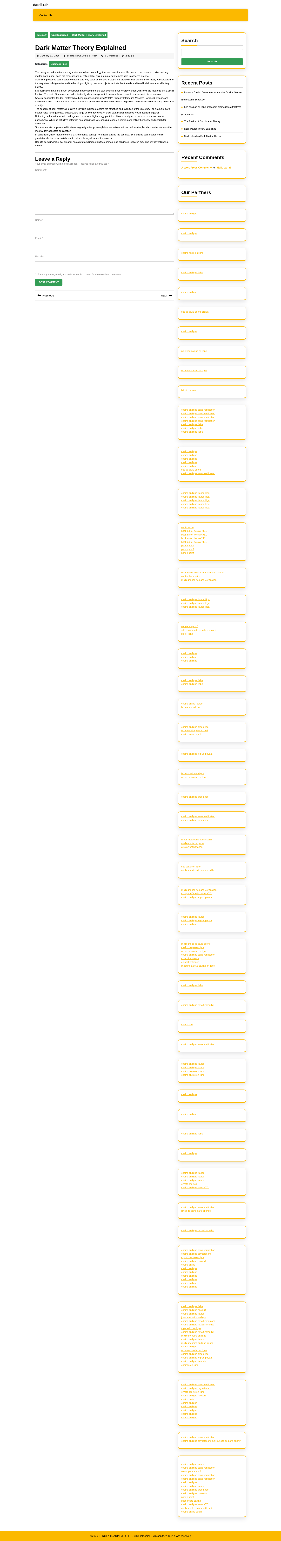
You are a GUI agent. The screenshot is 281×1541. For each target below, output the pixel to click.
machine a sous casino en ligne (198, 965)
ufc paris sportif (189, 626)
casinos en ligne (189, 1365)
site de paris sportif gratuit (194, 311)
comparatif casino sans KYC (196, 893)
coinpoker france (190, 958)
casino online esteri (191, 1511)
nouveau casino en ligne (194, 351)
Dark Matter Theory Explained (200, 128)
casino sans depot (191, 734)
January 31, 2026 (50, 56)
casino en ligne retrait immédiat (197, 1005)
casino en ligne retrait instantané (198, 1321)
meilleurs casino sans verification (198, 579)
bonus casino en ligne (192, 773)
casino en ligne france (192, 916)
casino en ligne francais (193, 1361)
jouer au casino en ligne (193, 1317)
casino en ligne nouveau (194, 1493)
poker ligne (187, 633)
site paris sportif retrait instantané (198, 630)
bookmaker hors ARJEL (194, 530)
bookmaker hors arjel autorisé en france (202, 572)
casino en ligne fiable (192, 272)
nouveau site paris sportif (194, 730)
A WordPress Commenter (197, 167)
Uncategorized (59, 35)
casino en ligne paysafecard (196, 1253)
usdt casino (187, 527)
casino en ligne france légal (195, 493)
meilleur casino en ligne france (197, 1343)
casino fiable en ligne (192, 252)
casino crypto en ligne (192, 947)
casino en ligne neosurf (193, 1261)
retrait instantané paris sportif (196, 839)
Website (39, 256)
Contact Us (45, 15)
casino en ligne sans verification (198, 409)
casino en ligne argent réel (195, 726)
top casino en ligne (191, 1328)
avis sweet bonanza (191, 846)
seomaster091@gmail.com (82, 56)
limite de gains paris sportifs (196, 1210)
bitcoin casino (188, 390)
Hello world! (224, 167)
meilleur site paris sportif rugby (197, 1508)
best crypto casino (191, 1500)
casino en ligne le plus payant (196, 753)
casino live (187, 1024)
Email (39, 238)
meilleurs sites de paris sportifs (197, 870)
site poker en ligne (191, 866)
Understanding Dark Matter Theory (202, 136)
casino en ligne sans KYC (195, 1187)
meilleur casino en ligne (193, 1335)
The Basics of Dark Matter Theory (202, 121)
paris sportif (187, 545)
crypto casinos (189, 1183)
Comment (41, 170)
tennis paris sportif (191, 1471)
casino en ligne (189, 213)
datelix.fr (40, 5)
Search (189, 40)
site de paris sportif (191, 469)
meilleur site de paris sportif (195, 943)
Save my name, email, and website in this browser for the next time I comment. (80, 274)
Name (39, 219)
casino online (188, 1264)
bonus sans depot (190, 707)
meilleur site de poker (192, 843)
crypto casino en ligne (192, 1257)
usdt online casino (190, 576)
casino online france (191, 703)
